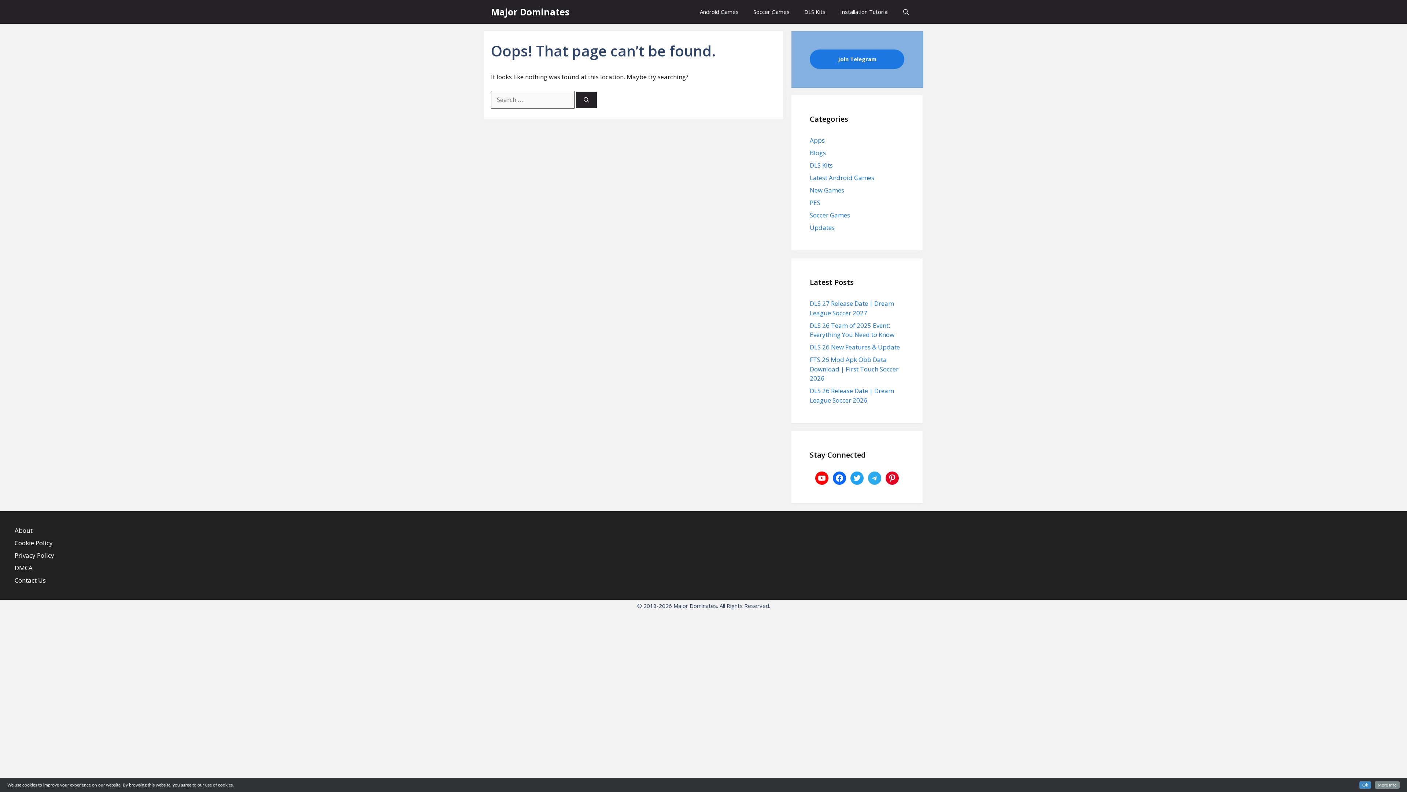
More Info (1387, 785)
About (24, 530)
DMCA (24, 568)
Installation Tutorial (864, 11)
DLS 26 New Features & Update (855, 347)
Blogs (818, 152)
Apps (817, 140)
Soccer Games (771, 11)
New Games (827, 190)
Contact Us (30, 580)
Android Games (719, 11)
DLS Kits (815, 11)
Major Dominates (530, 12)
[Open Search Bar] (906, 12)
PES (815, 202)
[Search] (586, 100)
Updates (822, 227)
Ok (1365, 785)
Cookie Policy (34, 543)
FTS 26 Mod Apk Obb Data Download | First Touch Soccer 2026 (854, 368)
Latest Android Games (842, 177)
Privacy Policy (34, 555)
